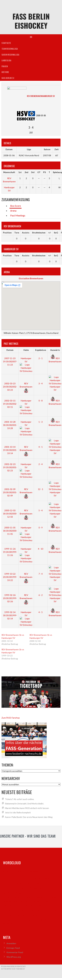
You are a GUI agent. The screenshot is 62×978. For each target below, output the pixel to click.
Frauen (5, 66)
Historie (5, 72)
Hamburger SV (55, 388)
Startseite (6, 42)
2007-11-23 (10, 361)
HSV (13, 893)
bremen (32, 878)
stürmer (19, 911)
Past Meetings (17, 215)
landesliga (26, 897)
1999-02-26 (10, 598)
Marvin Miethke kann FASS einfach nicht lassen (27, 808)
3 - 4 (41, 383)
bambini (36, 871)
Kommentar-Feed (14, 952)
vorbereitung (25, 919)
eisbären (11, 887)
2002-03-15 (10, 403)
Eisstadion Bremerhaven (31, 278)
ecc (45, 883)
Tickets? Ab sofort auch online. (19, 799)
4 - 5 (41, 612)
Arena (13, 210)
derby (25, 883)
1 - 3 (41, 422)
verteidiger (9, 920)
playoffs (9, 905)
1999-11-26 (10, 551)
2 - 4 (41, 464)
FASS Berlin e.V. (8, 77)
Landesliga (6, 60)
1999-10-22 (10, 576)
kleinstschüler (10, 898)
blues (19, 877)
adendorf (10, 871)
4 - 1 (41, 447)
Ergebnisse (40, 350)
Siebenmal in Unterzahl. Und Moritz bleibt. (24, 803)
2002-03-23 (10, 386)
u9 (11, 915)
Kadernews (38, 892)
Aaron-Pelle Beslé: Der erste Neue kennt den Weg (29, 817)
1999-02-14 (10, 615)
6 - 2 (41, 595)
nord (32, 901)
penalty (46, 901)
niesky (23, 901)
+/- (49, 232)
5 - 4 (41, 510)
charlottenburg (44, 878)
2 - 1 (41, 358)
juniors (22, 893)
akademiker (25, 871)
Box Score (15, 205)
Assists (25, 232)
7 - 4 (41, 573)
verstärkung (39, 915)
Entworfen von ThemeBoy (13, 969)
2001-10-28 (10, 425)
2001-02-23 (10, 467)
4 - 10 (40, 548)
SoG (56, 232)
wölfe (11, 923)
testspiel (28, 911)
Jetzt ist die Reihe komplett (18, 812)
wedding (41, 920)
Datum (9, 350)
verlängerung (21, 915)
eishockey (26, 888)
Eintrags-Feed (13, 948)
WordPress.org (13, 957)
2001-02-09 (10, 492)
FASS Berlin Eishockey (31, 21)
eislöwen (37, 888)
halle (6, 893)
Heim (26, 350)
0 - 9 (41, 527)
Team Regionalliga (10, 48)
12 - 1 (40, 489)
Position (7, 232)
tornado (40, 910)
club (18, 883)
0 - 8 (41, 400)
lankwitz (41, 897)
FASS (48, 887)
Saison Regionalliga (10, 54)
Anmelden (11, 943)
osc (39, 901)
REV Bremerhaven (26, 385)
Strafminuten (38, 232)
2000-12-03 (10, 513)
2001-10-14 (10, 450)
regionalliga (28, 905)
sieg (12, 910)
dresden (34, 883)
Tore (16, 232)
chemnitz (9, 883)
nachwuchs (12, 901)
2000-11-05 (10, 530)
